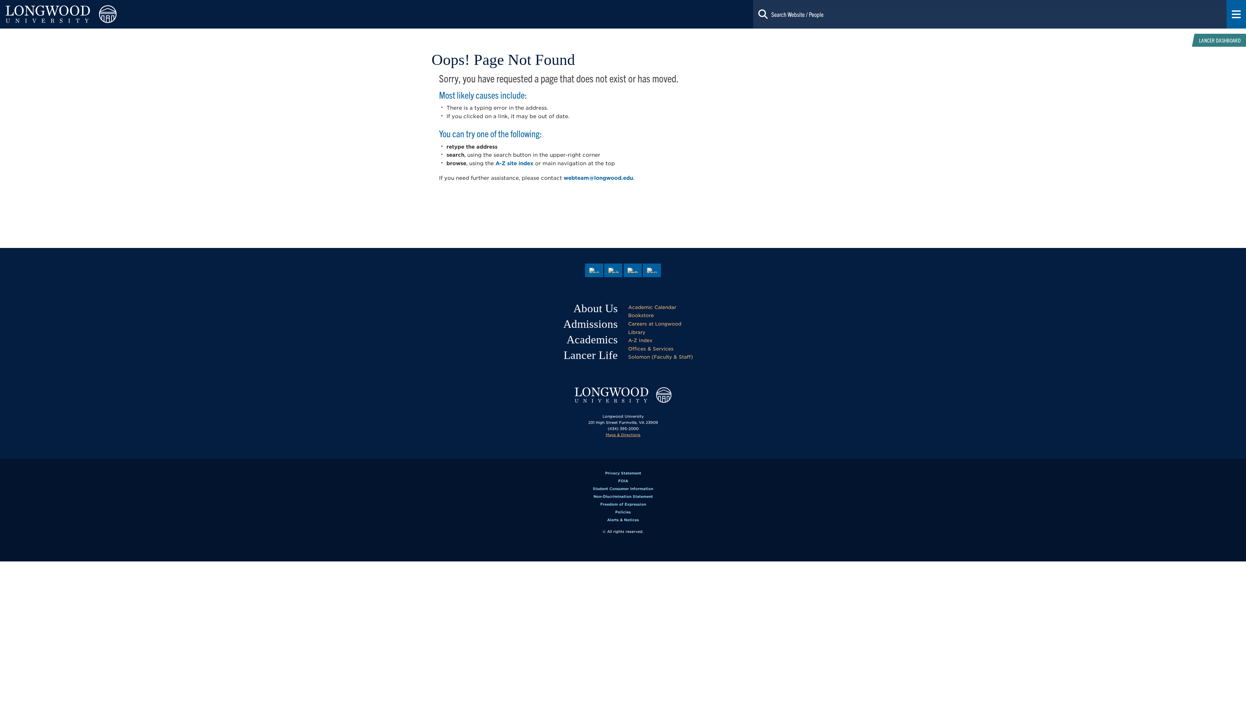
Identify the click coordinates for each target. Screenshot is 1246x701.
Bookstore (641, 315)
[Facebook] (594, 270)
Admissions (590, 324)
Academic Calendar (652, 307)
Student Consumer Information (623, 488)
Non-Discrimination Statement (623, 496)
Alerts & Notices (623, 520)
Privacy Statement (623, 473)
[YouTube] (652, 270)
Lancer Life (591, 355)
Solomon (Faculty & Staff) (660, 357)
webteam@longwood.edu (598, 178)
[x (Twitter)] (613, 270)
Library (636, 332)
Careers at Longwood (654, 323)
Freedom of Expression (623, 504)
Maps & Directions (623, 435)
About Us (595, 308)
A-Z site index (514, 163)
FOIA (623, 481)
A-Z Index (640, 340)
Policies (623, 512)
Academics (592, 339)
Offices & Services (651, 348)
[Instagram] (633, 270)
